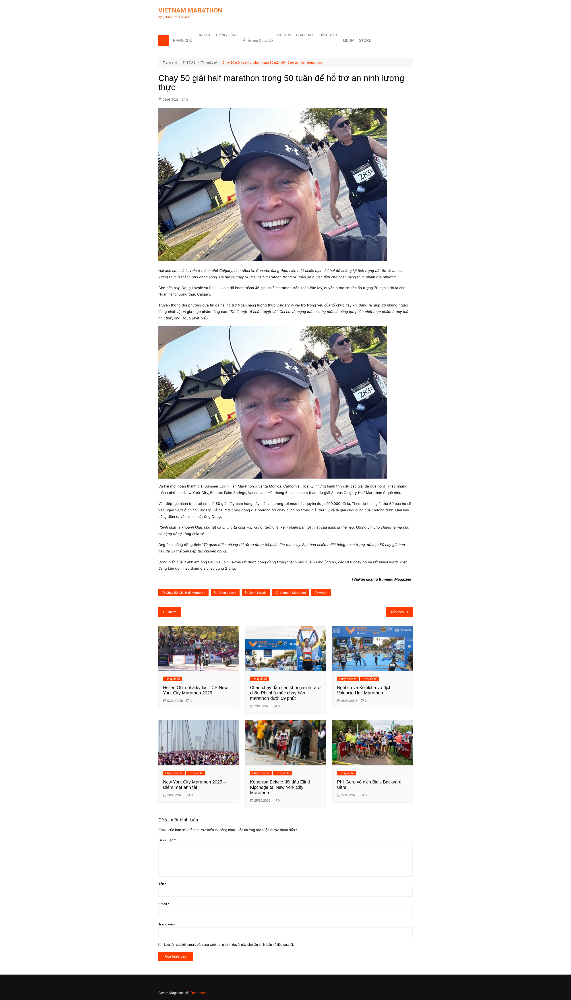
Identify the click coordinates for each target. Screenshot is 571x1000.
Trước (171, 612)
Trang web (166, 924)
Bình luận (167, 840)
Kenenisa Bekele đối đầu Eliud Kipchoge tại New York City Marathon (280, 787)
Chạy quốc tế (347, 679)
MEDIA (348, 40)
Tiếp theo (397, 612)
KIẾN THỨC (329, 35)
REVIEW (284, 35)
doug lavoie (227, 592)
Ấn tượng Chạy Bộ (258, 40)
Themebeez (198, 993)
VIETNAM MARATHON (190, 10)
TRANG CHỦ (181, 40)
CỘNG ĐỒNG (227, 35)
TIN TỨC (204, 35)
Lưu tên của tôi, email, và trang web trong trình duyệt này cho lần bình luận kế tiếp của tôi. (229, 944)
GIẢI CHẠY (305, 35)
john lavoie (258, 592)
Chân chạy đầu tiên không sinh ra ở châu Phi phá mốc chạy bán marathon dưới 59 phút (285, 693)
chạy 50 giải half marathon (185, 592)
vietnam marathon (293, 592)
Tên (162, 884)
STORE (365, 40)
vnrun (323, 592)
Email (163, 904)
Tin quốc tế (172, 679)
